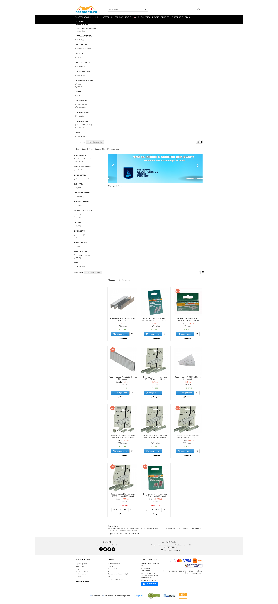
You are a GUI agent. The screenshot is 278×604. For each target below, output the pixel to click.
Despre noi (108, 17)
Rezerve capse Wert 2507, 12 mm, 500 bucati (123, 378)
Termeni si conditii (81, 571)
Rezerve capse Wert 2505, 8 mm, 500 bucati (122, 319)
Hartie (79, 40)
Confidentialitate (81, 574)
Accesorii (80, 107)
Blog (187, 17)
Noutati (128, 17)
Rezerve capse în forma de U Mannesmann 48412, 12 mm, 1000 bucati (155, 319)
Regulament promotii (115, 579)
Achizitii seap (177, 17)
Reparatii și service (82, 564)
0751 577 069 (172, 547)
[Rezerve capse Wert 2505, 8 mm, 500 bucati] (123, 302)
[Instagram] (113, 549)
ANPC (110, 576)
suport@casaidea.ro (172, 550)
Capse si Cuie (80, 31)
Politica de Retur (114, 569)
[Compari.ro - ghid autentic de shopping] (138, 595)
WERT (79, 127)
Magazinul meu (82, 559)
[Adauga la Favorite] (131, 334)
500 (78, 87)
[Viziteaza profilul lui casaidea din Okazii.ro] (183, 596)
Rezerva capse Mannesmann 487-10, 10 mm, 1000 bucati (155, 378)
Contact (118, 17)
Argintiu (80, 57)
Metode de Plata (114, 564)
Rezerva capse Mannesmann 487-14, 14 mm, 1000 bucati (188, 436)
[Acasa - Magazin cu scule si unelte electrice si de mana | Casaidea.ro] (86, 9)
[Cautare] (146, 10)
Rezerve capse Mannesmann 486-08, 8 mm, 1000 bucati (155, 436)
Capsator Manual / (102, 149)
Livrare (110, 566)
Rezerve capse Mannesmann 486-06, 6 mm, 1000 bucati (123, 436)
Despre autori (82, 581)
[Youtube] (105, 549)
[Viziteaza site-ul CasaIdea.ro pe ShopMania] (170, 595)
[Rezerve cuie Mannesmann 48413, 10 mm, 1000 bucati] (188, 302)
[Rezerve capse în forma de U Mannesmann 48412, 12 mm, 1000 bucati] (155, 302)
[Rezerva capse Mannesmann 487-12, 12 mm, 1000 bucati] (123, 478)
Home (98, 17)
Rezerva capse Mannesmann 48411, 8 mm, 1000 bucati (155, 495)
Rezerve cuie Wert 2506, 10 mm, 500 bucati (188, 378)
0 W (78, 96)
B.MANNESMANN (83, 125)
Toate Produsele (83, 17)
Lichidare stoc (143, 17)
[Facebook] (101, 549)
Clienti (111, 559)
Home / (78, 149)
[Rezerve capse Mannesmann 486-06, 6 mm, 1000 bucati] (123, 419)
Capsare (80, 66)
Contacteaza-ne (151, 583)
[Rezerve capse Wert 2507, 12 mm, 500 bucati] (123, 361)
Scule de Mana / (88, 149)
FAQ (109, 571)
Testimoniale (81, 21)
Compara (123, 338)
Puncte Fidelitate (160, 17)
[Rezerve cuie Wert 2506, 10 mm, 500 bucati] (188, 361)
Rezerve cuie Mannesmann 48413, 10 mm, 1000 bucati (187, 319)
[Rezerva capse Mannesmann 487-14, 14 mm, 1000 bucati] (188, 419)
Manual (80, 75)
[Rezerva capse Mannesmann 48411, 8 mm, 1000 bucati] (155, 478)
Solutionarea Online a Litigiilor (118, 574)
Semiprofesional (83, 48)
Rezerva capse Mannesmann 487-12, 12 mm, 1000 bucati (123, 495)
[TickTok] (109, 549)
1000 (79, 84)
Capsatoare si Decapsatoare (85, 28)
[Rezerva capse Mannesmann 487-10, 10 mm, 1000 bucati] (155, 361)
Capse (79, 116)
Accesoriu (80, 104)
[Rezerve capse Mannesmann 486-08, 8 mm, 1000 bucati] (155, 419)
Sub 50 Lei (81, 136)
